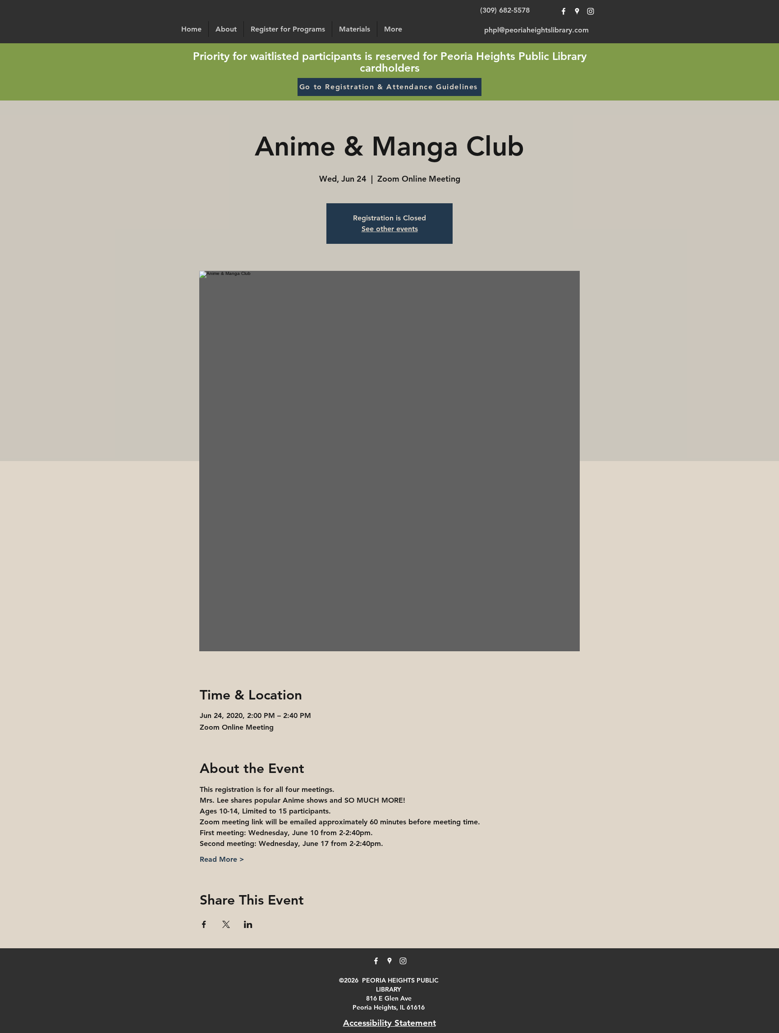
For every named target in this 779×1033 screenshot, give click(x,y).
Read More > (222, 859)
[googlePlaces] (577, 11)
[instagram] (590, 11)
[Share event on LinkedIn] (248, 924)
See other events (390, 228)
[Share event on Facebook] (204, 924)
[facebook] (563, 11)
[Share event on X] (226, 924)
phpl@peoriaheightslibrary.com (536, 30)
